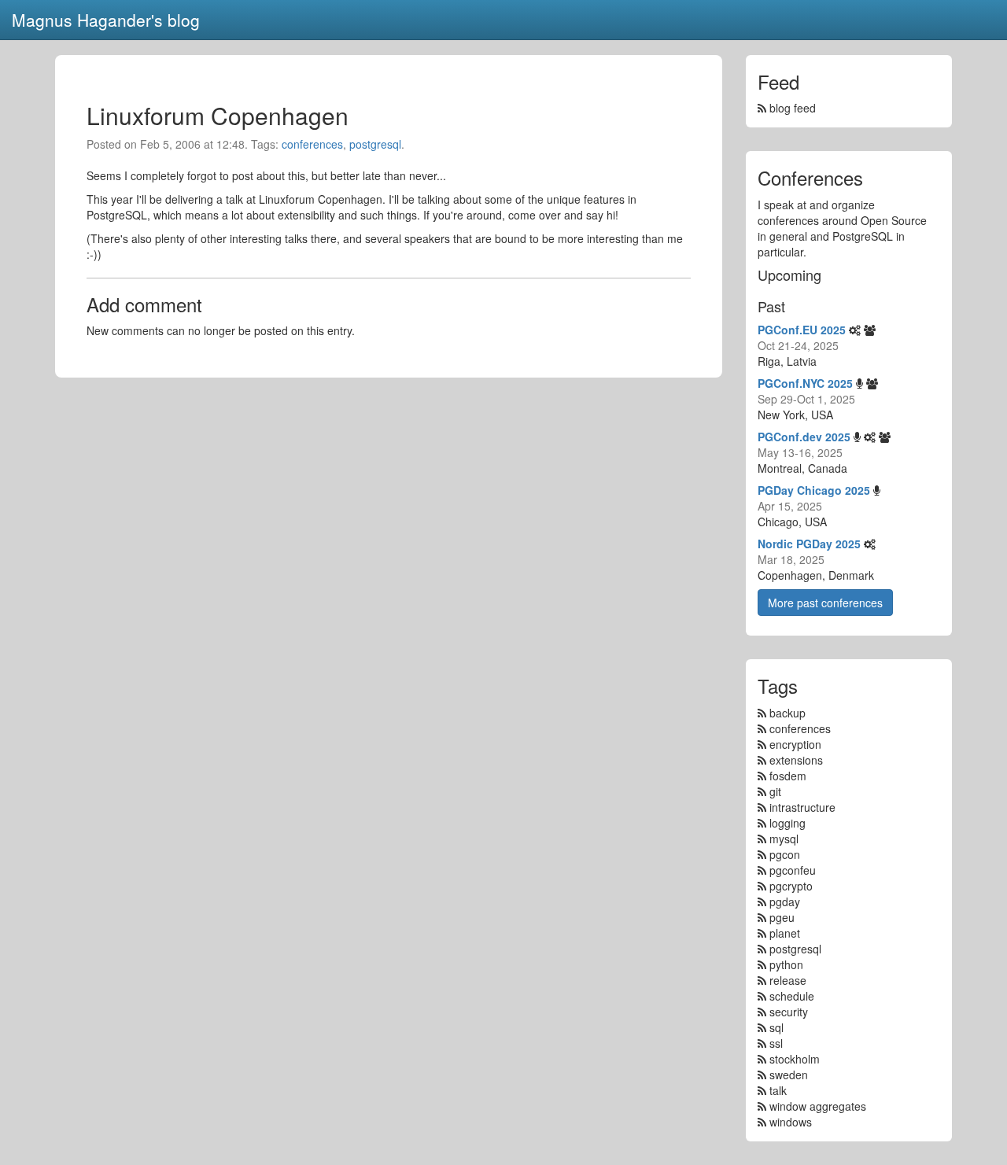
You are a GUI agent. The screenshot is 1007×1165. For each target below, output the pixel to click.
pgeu (782, 917)
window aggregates (817, 1106)
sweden (788, 1074)
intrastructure (802, 807)
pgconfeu (792, 870)
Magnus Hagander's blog (106, 19)
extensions (796, 760)
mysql (784, 838)
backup (787, 713)
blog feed (791, 108)
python (786, 964)
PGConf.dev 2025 (804, 436)
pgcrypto (791, 886)
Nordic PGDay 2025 (809, 543)
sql (776, 1027)
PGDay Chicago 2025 (814, 490)
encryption (795, 744)
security (788, 1011)
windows (790, 1122)
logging (787, 823)
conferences (312, 144)
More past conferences (825, 602)
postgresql (375, 144)
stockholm (794, 1059)
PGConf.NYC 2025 (805, 383)
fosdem (787, 775)
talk (778, 1090)
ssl (776, 1043)
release (787, 980)
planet (784, 933)
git (775, 791)
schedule (791, 996)
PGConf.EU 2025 (802, 329)
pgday (784, 901)
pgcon (784, 854)
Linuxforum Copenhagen (218, 115)
